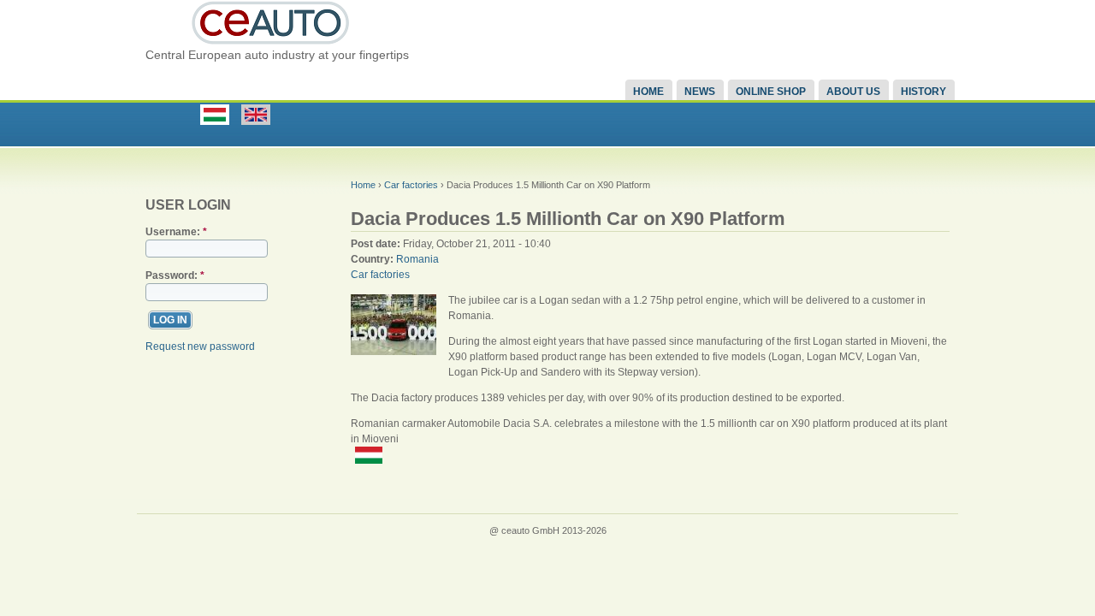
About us (853, 92)
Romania (417, 259)
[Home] (271, 44)
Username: (176, 232)
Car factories (411, 185)
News (699, 92)
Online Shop (771, 92)
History (923, 92)
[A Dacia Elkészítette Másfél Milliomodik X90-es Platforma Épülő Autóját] (375, 460)
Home (648, 92)
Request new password (200, 346)
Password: (174, 275)
